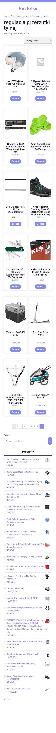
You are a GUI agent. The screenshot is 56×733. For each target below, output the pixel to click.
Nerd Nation (28, 8)
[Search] (50, 441)
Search (7, 435)
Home (6, 16)
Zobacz (15, 98)
